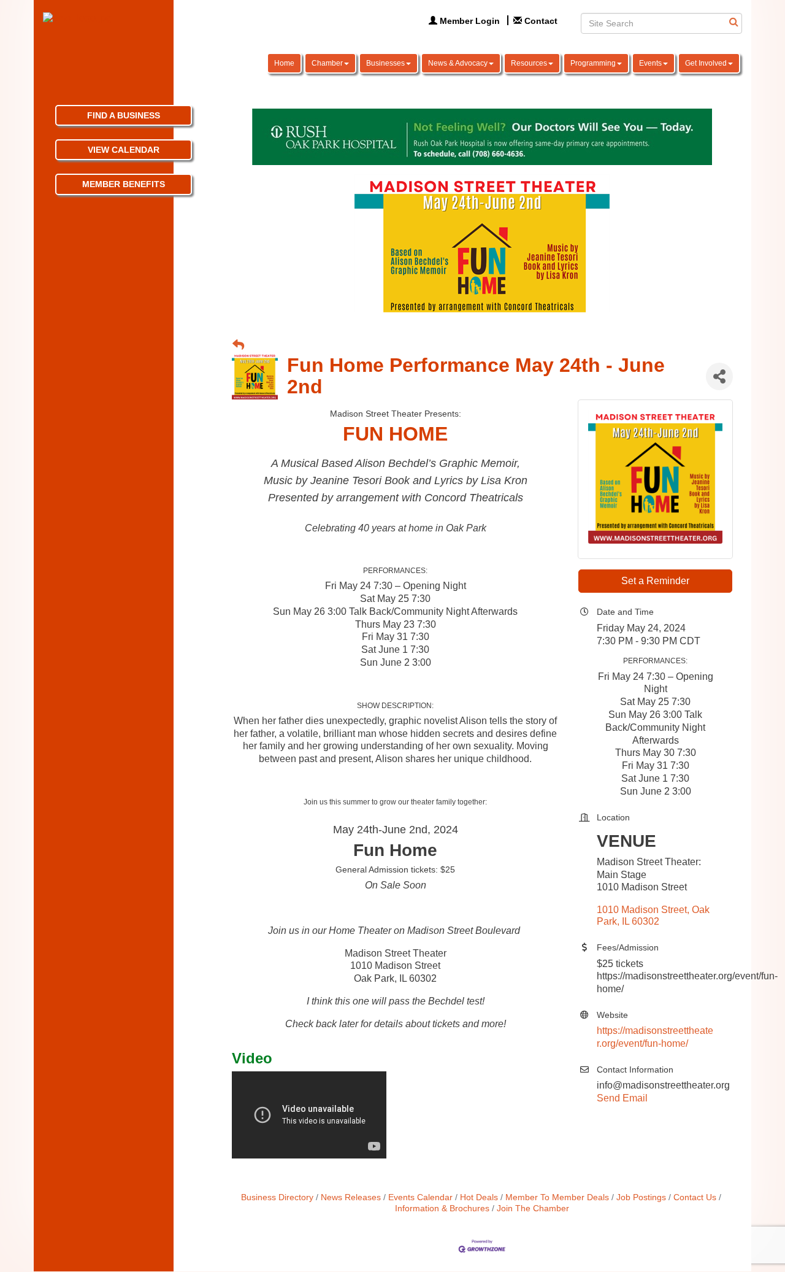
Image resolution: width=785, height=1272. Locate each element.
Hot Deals (479, 1197)
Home (284, 63)
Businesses (385, 63)
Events (650, 63)
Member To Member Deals (557, 1197)
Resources (529, 63)
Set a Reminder (655, 581)
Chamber (327, 63)
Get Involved (706, 63)
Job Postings (641, 1197)
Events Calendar (420, 1197)
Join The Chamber (533, 1208)
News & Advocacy (458, 63)
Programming (593, 63)
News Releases (351, 1197)
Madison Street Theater (395, 953)
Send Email (622, 1098)
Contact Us (694, 1197)
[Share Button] (719, 376)
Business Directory (277, 1197)
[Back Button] (238, 345)
